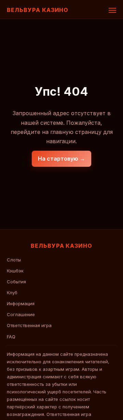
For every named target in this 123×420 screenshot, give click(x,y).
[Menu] (112, 10)
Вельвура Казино (37, 9)
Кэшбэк (15, 270)
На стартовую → (61, 158)
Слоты (14, 259)
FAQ (11, 336)
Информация (21, 303)
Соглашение (21, 314)
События (16, 281)
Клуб (12, 292)
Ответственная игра (29, 325)
